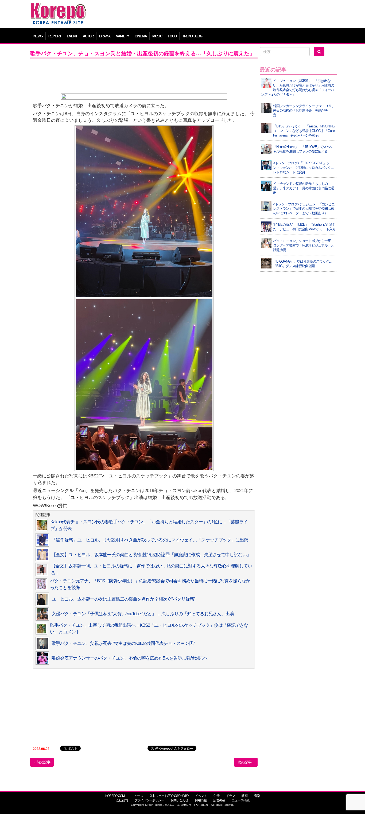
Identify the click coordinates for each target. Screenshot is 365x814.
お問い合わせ (179, 800)
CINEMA (141, 36)
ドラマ (230, 796)
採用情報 (201, 800)
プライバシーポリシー (149, 800)
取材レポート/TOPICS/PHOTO (169, 796)
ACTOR (88, 36)
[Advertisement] (221, 15)
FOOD (172, 36)
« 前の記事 (42, 762)
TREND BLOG (192, 36)
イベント (201, 796)
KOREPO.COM (115, 796)
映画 (244, 796)
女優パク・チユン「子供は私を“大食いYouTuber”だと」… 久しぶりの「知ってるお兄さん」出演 (143, 613)
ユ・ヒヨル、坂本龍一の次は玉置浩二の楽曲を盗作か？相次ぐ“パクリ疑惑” (123, 599)
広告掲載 (219, 800)
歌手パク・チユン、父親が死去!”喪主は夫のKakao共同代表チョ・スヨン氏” (123, 643)
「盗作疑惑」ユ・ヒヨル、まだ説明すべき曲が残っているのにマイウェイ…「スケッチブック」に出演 (150, 540)
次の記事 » (246, 762)
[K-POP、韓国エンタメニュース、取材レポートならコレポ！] (58, 7)
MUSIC (157, 36)
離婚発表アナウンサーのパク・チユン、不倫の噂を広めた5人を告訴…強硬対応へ (130, 658)
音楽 (257, 796)
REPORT (54, 36)
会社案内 (122, 800)
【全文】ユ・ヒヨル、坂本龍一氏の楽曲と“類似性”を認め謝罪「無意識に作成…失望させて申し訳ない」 (151, 554)
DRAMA (104, 36)
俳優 (216, 796)
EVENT (72, 36)
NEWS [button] (38, 36)
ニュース (137, 796)
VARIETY (122, 36)
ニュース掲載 (240, 800)
